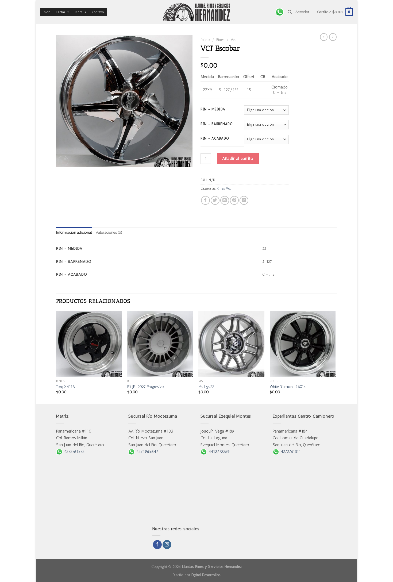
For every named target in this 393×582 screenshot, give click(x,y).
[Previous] (56, 357)
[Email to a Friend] (224, 200)
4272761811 (290, 451)
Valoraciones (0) (109, 232)
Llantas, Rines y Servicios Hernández (212, 566)
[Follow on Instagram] (167, 544)
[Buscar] (290, 12)
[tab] (74, 232)
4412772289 (218, 451)
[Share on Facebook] (205, 200)
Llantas (60, 12)
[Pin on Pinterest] (234, 200)
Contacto (98, 12)
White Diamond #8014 (288, 386)
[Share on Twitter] (215, 200)
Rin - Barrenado (217, 124)
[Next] (335, 357)
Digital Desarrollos (206, 574)
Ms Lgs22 (206, 386)
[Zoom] (63, 161)
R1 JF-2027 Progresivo (145, 386)
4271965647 (146, 451)
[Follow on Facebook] (157, 544)
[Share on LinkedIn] (244, 200)
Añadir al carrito (237, 158)
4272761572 (73, 451)
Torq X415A (65, 386)
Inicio (47, 12)
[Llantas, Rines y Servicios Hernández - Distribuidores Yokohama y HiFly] (196, 12)
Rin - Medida (213, 109)
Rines (78, 12)
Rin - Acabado (215, 138)
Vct (233, 39)
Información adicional (74, 232)
